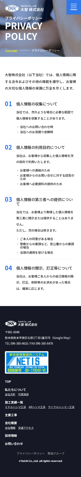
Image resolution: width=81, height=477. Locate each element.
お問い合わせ (14, 443)
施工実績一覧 (14, 402)
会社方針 (10, 394)
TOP (8, 381)
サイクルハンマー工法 (61, 407)
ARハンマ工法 (37, 407)
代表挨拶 (23, 394)
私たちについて (15, 389)
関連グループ (56, 453)
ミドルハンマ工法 (15, 407)
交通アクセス (26, 428)
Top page (11, 50)
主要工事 (11, 415)
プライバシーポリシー (31, 453)
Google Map (61, 338)
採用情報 (11, 435)
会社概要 (11, 423)
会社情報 (10, 428)
